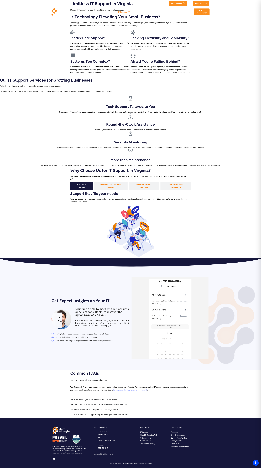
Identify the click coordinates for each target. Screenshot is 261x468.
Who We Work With (105, 12)
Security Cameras (140, 12)
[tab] (81, 186)
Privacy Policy (148, 463)
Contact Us (184, 12)
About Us (88, 12)
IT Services (122, 12)
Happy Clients (171, 12)
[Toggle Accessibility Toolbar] (256, 463)
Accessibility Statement (103, 454)
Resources (156, 12)
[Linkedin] (54, 459)
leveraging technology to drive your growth (130, 390)
